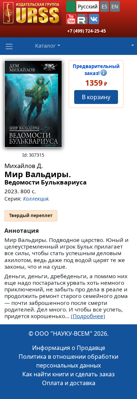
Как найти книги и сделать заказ (68, 374)
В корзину (96, 97)
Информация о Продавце (68, 348)
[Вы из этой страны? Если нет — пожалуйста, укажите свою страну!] (71, 6)
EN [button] (114, 6)
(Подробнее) (88, 316)
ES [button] (104, 6)
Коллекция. (36, 198)
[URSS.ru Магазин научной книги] (31, 13)
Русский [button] (88, 6)
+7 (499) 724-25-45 (86, 31)
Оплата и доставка (68, 383)
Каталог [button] (45, 45)
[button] (71, 19)
